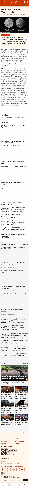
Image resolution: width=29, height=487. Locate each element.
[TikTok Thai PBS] (19, 469)
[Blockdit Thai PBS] (22, 469)
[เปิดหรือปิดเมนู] (24, 2)
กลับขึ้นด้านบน (23, 432)
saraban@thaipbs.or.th (18, 466)
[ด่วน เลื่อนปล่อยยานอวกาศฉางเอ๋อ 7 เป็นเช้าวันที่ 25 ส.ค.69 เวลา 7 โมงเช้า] (14, 253)
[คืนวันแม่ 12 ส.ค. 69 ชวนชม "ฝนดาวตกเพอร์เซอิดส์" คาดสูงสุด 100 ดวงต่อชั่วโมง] (5, 327)
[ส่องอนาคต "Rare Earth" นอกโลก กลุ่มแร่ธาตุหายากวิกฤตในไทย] (14, 277)
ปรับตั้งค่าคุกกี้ (17, 443)
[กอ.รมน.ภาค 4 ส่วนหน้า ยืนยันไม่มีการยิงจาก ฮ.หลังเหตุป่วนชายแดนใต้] (21, 389)
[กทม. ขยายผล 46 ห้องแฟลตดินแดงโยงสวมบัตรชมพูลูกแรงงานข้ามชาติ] (7, 403)
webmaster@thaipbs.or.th (11, 465)
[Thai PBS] (14, 2)
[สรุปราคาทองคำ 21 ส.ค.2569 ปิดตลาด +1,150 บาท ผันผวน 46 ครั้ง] (5, 223)
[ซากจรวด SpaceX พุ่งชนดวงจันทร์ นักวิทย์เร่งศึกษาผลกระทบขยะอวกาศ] (5, 335)
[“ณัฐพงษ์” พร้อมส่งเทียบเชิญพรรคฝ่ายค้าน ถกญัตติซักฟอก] (5, 236)
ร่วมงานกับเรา (3, 443)
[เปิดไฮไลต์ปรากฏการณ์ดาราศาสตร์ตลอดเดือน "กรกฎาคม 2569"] (5, 355)
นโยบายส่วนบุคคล (4, 441)
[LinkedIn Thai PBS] (25, 469)
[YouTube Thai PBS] (16, 469)
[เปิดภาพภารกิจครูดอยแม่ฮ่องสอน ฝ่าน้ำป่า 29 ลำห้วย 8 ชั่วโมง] (14, 373)
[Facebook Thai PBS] (2, 469)
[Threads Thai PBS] (11, 469)
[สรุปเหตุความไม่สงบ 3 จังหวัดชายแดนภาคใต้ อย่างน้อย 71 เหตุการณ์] (7, 389)
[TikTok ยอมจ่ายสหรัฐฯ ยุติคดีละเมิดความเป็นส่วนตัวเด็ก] (21, 403)
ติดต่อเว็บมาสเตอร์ (18, 439)
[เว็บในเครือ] (2, 2)
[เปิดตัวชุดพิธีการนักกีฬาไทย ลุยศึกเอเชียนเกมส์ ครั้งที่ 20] (14, 173)
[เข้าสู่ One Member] (27, 2)
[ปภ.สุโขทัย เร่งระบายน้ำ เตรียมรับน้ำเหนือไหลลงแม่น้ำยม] (14, 152)
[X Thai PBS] (5, 469)
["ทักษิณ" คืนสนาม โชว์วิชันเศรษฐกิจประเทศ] (7, 417)
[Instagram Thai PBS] (8, 469)
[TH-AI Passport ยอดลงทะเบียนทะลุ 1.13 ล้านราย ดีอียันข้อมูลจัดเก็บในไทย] (14, 132)
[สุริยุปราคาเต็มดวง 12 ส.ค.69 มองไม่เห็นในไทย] (5, 321)
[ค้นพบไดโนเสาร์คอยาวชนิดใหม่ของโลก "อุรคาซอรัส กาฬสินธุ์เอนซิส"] (5, 349)
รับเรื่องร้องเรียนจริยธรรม (19, 441)
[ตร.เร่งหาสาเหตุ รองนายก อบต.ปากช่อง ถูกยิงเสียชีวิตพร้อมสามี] (5, 216)
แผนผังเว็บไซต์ (3, 436)
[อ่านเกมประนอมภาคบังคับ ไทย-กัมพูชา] (21, 417)
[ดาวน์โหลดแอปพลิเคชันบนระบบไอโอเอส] (12, 450)
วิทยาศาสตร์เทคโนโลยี (5, 14)
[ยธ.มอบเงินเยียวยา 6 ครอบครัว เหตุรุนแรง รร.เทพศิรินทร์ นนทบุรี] (14, 193)
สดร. (2, 117)
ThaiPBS (23, 117)
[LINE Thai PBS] (13, 469)
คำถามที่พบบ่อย (4, 439)
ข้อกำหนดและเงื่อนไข (18, 436)
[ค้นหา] (5, 2)
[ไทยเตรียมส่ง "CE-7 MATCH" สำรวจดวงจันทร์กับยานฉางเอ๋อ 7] (5, 342)
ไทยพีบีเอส (17, 117)
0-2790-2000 (6, 463)
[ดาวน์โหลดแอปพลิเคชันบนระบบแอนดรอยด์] (12, 454)
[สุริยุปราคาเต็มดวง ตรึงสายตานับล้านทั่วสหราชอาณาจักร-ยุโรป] (14, 300)
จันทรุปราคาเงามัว (9, 117)
